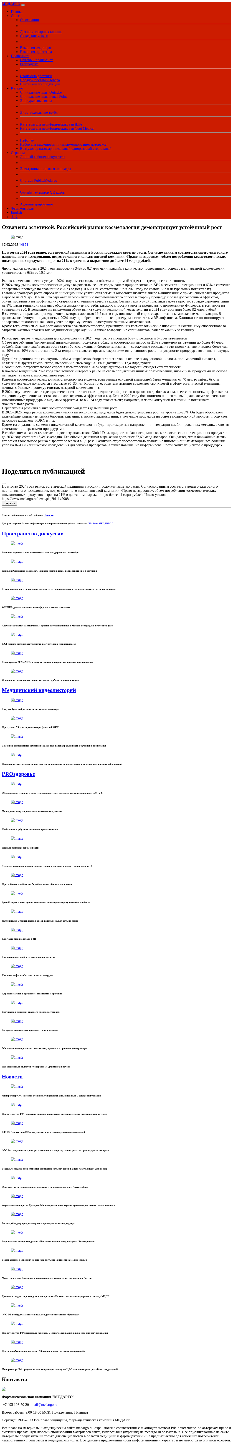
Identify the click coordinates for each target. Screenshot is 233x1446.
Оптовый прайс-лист (36, 60)
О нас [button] (15, 16)
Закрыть (9, 503)
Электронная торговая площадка (45, 169)
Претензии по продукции (40, 84)
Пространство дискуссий (33, 533)
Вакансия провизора (36, 52)
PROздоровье (18, 774)
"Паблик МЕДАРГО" (100, 523)
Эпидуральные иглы (36, 101)
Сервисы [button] (18, 153)
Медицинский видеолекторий (39, 690)
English (16, 212)
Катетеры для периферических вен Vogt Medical (57, 128)
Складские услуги (34, 36)
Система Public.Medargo (38, 180)
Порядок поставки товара (40, 80)
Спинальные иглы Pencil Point (43, 96)
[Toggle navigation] (23, 5)
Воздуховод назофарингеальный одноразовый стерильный (65, 148)
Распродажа (29, 64)
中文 (14, 217)
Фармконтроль (22, 208)
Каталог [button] (17, 88)
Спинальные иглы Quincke (41, 92)
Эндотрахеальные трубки (40, 112)
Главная (17, 11)
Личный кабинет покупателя (42, 157)
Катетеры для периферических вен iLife (51, 124)
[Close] (3, 483)
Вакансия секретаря (35, 48)
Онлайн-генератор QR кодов (42, 192)
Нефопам (27, 140)
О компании (29, 20)
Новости (48, 515)
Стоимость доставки (36, 76)
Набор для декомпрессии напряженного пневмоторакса (63, 144)
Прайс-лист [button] (20, 56)
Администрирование (36, 204)
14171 (23, 245)
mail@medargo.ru (45, 1405)
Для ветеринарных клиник (41, 32)
